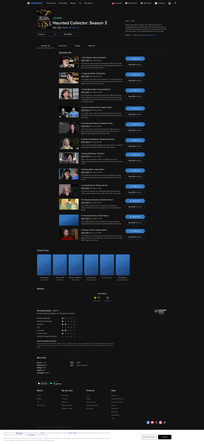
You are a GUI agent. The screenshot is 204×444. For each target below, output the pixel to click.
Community (97, 301)
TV (38, 402)
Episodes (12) (45, 46)
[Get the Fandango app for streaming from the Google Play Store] (55, 383)
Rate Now (108, 301)
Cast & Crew (62, 46)
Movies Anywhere (92, 405)
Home (39, 395)
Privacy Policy (72, 433)
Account (64, 399)
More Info (92, 46)
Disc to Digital (90, 402)
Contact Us (114, 408)
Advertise (114, 412)
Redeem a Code (67, 408)
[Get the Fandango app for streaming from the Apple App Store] (43, 383)
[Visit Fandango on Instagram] (160, 422)
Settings (64, 402)
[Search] (175, 3)
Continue (164, 437)
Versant (19, 433)
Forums (113, 405)
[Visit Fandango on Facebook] (148, 422)
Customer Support (117, 402)
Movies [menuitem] (73, 3)
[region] (102, 437)
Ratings (77, 46)
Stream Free (41, 405)
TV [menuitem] (80, 3)
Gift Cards (89, 408)
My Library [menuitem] (88, 3)
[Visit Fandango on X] (156, 422)
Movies (39, 399)
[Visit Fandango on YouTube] (152, 422)
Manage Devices (67, 405)
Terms (42, 433)
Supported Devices (117, 399)
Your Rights (31, 435)
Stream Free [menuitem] (51, 3)
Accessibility (115, 415)
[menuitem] (145, 3)
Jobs (112, 418)
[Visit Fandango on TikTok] (164, 422)
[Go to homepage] (35, 3)
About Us (114, 395)
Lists (87, 395)
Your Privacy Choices (149, 437)
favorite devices (148, 35)
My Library (65, 395)
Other (45, 363)
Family (88, 399)
